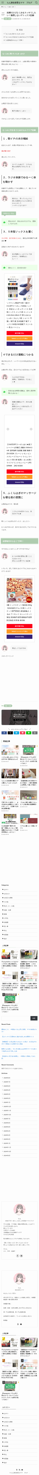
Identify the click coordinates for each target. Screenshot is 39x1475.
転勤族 (6, 935)
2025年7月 (7, 1119)
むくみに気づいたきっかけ (15, 34)
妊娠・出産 (8, 19)
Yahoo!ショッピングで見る (20, 338)
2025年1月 (7, 1143)
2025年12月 (7, 1106)
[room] (17, 1255)
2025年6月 (7, 1123)
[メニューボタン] (2, 2)
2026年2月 (7, 1098)
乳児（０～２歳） (9, 906)
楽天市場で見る (19, 333)
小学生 (6, 918)
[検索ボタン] (36, 2)
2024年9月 (7, 1155)
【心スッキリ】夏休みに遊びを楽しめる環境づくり (18, 1036)
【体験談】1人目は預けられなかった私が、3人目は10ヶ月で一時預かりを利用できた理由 (19, 1043)
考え (5, 930)
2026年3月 (7, 1094)
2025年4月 (7, 1131)
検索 (33, 1018)
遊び (5, 939)
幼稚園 (6, 922)
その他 (6, 902)
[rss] (19, 1470)
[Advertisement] (19, 676)
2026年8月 (7, 1078)
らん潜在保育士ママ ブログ (20, 3)
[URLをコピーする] (34, 732)
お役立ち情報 (8, 898)
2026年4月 (7, 1090)
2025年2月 (7, 1139)
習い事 (6, 926)
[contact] (21, 1255)
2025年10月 (7, 1115)
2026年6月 (7, 1086)
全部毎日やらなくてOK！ (15, 40)
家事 (5, 914)
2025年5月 (7, 1127)
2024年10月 (7, 1151)
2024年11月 (7, 1147)
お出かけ (7, 894)
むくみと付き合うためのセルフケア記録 (20, 37)
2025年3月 (7, 1135)
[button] (4, 732)
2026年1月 (7, 1102)
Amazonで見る (19, 344)
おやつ (6, 889)
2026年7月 (7, 1082)
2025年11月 (7, 1110)
